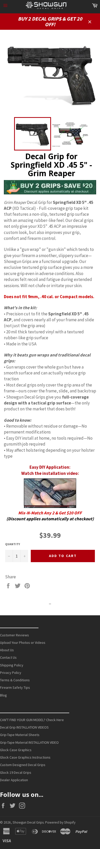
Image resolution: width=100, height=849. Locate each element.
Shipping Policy (11, 665)
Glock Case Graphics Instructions (25, 757)
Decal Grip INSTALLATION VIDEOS (24, 727)
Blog (3, 695)
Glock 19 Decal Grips (15, 772)
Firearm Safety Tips (15, 687)
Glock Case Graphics (16, 750)
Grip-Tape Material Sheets (19, 734)
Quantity (12, 544)
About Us (7, 650)
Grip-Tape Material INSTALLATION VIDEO (29, 742)
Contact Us (8, 657)
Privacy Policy (10, 672)
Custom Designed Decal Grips (22, 764)
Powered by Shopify (60, 822)
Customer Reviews (14, 635)
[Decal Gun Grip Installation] (50, 493)
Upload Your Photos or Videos (22, 642)
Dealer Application (14, 780)
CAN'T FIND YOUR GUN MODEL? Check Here (32, 720)
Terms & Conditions (15, 680)
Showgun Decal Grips (28, 822)
